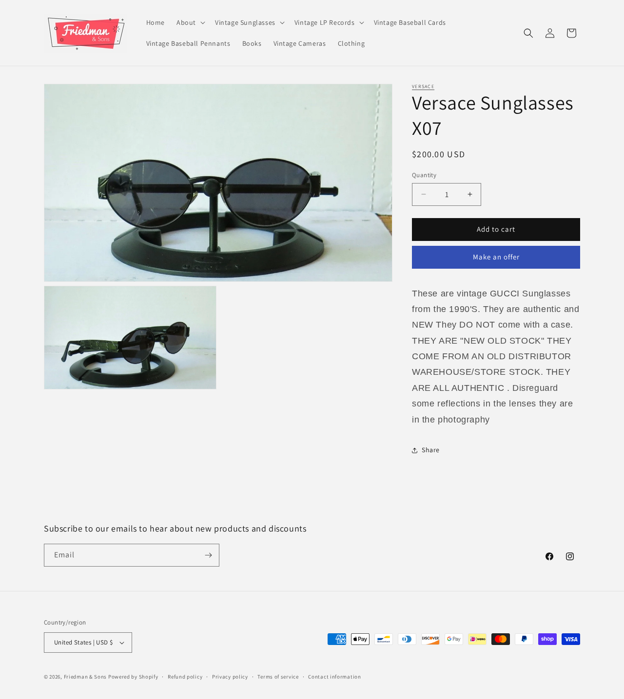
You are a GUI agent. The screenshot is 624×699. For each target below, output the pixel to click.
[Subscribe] (208, 555)
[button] (190, 22)
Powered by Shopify (133, 676)
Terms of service (277, 676)
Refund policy (185, 676)
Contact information (334, 676)
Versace (423, 86)
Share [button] (431, 449)
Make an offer (496, 256)
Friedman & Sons (85, 676)
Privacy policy (230, 676)
